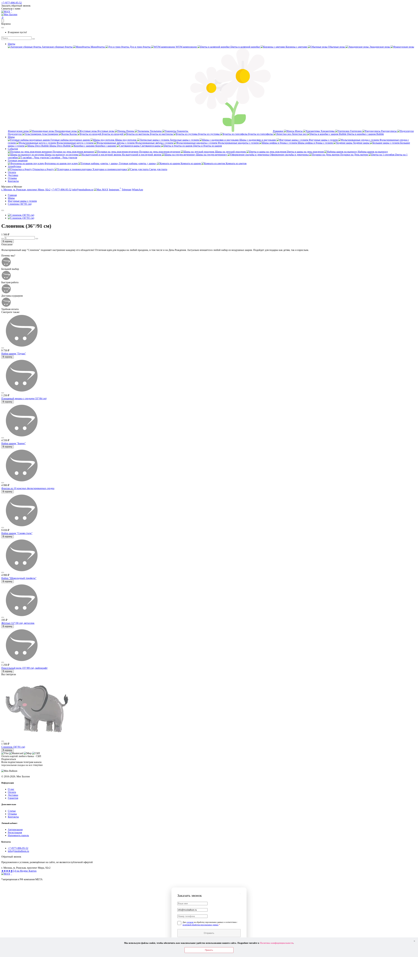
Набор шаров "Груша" (13, 353)
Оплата (12, 172)
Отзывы (12, 178)
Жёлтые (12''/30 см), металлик (17, 623)
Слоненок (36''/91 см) (13, 746)
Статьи (12, 811)
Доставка (13, 175)
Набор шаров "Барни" (13, 443)
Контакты (13, 181)
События (13, 148)
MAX (104, 189)
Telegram (126, 189)
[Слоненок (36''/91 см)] (21, 215)
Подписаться (17, 768)
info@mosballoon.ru (82, 189)
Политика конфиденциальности (276, 943)
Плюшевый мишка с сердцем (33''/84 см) (24, 398)
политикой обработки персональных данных (200, 925)
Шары (11, 137)
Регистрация (15, 832)
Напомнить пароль (18, 835)
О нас (11, 789)
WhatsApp (137, 189)
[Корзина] (2, 20)
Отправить (209, 933)
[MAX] (5, 873)
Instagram (115, 189)
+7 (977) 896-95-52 (11, 2)
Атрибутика (14, 166)
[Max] (5, 11)
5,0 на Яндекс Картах (19, 870)
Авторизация (15, 829)
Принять (209, 950)
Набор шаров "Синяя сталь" (16, 533)
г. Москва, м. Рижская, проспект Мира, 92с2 (25, 189)
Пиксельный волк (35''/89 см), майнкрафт (24, 668)
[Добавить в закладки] (2, 210)
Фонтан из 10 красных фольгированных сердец (27, 488)
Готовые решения (17, 160)
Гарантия (13, 798)
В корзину (7, 241)
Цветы (11, 43)
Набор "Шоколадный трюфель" (18, 578)
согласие (190, 922)
